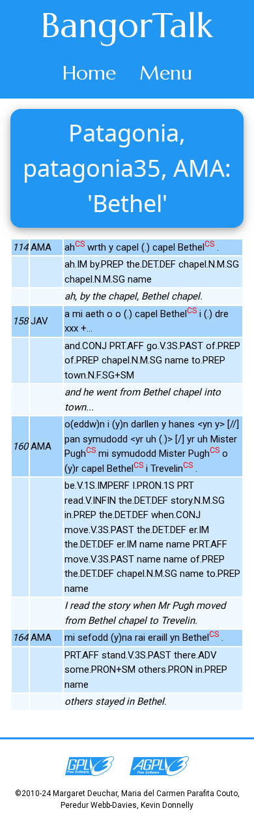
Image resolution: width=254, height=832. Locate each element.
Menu (165, 73)
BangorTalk (127, 25)
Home (89, 73)
